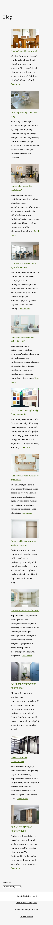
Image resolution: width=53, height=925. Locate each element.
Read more (16, 84)
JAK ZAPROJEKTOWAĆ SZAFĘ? (25, 610)
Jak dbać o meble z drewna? (24, 51)
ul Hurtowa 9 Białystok (26, 902)
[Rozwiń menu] (26, 4)
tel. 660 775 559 (26, 916)
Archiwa (7, 882)
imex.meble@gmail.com (26, 909)
